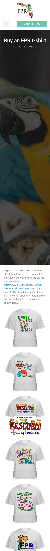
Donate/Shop (17, 47)
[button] (6, 24)
